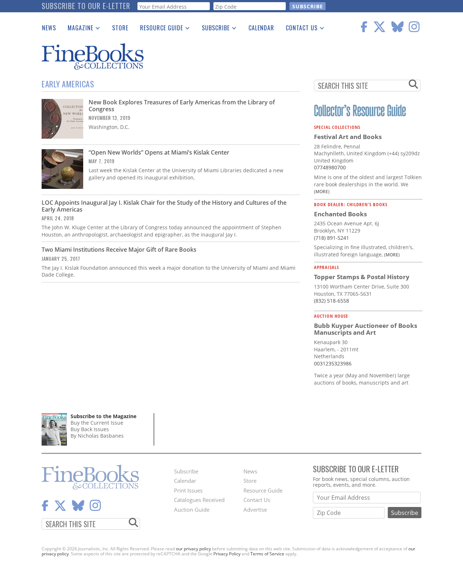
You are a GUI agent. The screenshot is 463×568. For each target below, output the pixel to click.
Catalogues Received (199, 499)
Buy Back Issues (90, 429)
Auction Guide (191, 509)
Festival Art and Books (348, 137)
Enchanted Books (340, 214)
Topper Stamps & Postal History (361, 277)
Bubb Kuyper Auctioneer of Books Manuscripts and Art (365, 329)
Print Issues (188, 490)
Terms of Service (267, 554)
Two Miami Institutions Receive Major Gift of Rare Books (119, 249)
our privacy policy (193, 549)
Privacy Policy (227, 554)
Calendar (261, 27)
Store (120, 27)
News (49, 27)
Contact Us (299, 29)
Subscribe (213, 29)
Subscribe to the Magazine (103, 416)
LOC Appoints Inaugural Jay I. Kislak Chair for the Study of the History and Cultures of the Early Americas (164, 206)
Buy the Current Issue (97, 422)
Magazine (77, 29)
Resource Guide (158, 29)
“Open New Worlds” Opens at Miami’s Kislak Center (159, 152)
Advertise (255, 509)
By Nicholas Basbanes (97, 435)
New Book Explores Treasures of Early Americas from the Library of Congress (182, 105)
